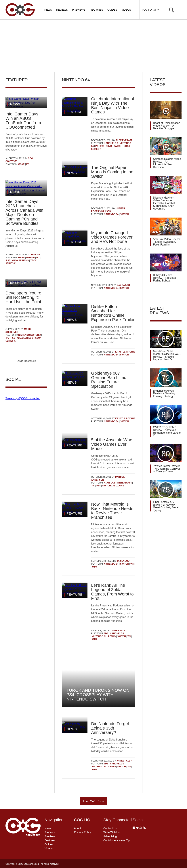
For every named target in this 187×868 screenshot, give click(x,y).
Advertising (110, 836)
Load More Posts (93, 801)
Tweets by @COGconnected (22, 398)
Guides (112, 9)
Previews (78, 9)
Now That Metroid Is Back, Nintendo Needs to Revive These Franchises (112, 511)
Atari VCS (109, 482)
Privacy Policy (82, 832)
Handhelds (111, 143)
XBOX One (118, 485)
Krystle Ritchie (125, 352)
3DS (106, 633)
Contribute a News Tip (116, 840)
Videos (126, 9)
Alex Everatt (124, 140)
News (48, 9)
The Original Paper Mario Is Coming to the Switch (112, 172)
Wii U (94, 567)
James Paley (119, 630)
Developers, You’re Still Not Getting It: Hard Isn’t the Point (23, 297)
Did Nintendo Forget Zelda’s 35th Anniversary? (110, 728)
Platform (149, 9)
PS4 (98, 485)
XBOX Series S (20, 260)
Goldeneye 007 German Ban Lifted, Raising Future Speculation (109, 380)
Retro (112, 636)
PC (27, 164)
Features (96, 9)
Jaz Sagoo (123, 285)
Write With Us (111, 832)
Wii (131, 564)
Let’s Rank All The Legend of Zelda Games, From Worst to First (112, 592)
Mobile (30, 257)
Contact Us (110, 828)
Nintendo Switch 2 (29, 335)
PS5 (8, 260)
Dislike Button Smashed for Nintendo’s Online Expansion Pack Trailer (113, 313)
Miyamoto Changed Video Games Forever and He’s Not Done (112, 237)
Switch (118, 146)
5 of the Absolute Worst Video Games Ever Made (113, 444)
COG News (34, 254)
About (77, 828)
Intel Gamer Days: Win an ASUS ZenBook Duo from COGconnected (23, 121)
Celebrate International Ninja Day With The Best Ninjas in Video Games (112, 105)
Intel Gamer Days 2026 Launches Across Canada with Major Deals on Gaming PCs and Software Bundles (24, 212)
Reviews (62, 9)
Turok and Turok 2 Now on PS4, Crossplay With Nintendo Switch (97, 694)
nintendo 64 (111, 214)
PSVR (109, 146)
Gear (21, 164)
